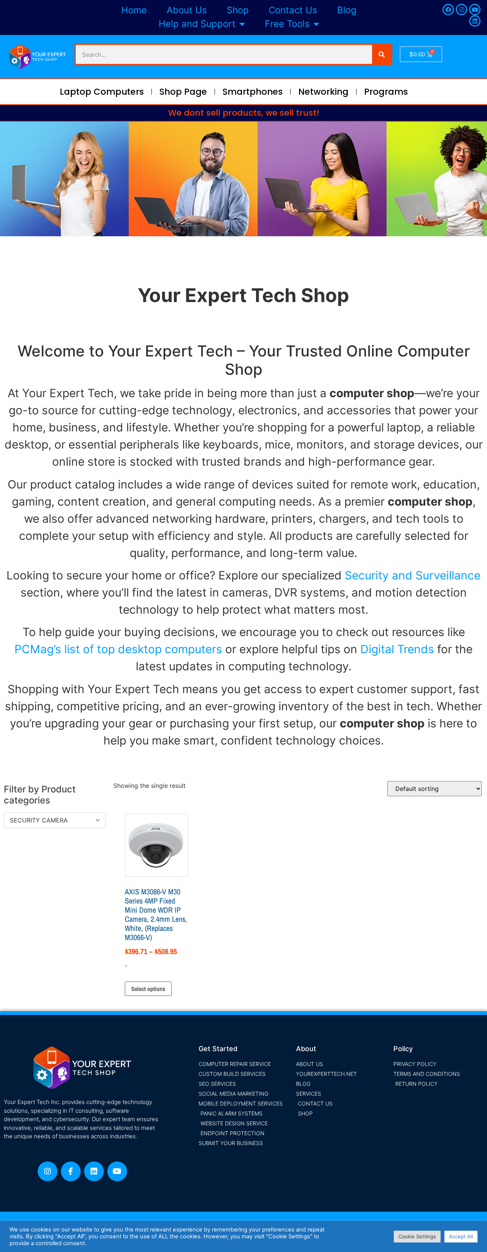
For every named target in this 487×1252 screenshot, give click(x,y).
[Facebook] (448, 9)
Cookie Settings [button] (417, 1236)
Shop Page (183, 92)
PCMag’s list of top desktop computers (118, 649)
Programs (386, 92)
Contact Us (293, 10)
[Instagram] (461, 9)
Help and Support (197, 23)
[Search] (381, 54)
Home (134, 10)
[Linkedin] (475, 21)
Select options (148, 989)
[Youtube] (475, 9)
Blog (346, 10)
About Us (187, 10)
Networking (323, 92)
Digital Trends (397, 649)
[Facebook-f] (71, 1171)
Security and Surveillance (413, 575)
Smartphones (253, 92)
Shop (238, 10)
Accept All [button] (461, 1236)
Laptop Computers (102, 92)
